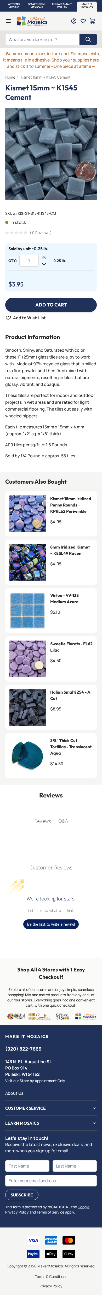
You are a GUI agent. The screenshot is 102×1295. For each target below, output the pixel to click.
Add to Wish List (29, 318)
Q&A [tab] (63, 821)
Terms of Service (50, 1212)
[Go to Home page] (32, 21)
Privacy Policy (51, 1285)
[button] (13, 6)
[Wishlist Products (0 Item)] (83, 21)
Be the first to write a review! (51, 924)
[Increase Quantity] (44, 257)
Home (10, 77)
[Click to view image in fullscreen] (51, 154)
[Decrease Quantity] (44, 264)
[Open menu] (8, 21)
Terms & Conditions (51, 1276)
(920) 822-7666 (23, 1049)
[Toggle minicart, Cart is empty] (92, 21)
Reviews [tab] (42, 821)
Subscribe (22, 1194)
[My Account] (74, 21)
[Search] (88, 39)
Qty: (12, 260)
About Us (14, 1093)
